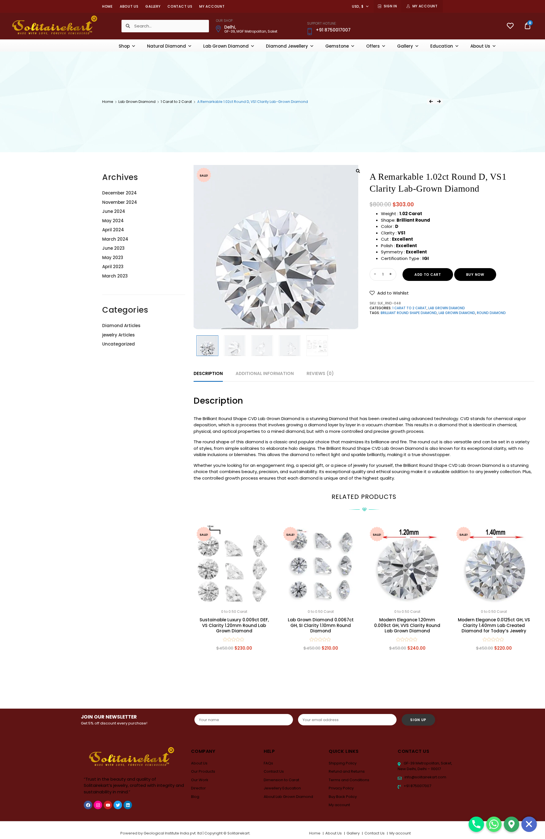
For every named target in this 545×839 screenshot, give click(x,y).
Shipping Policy (343, 763)
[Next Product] (439, 101)
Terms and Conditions (349, 780)
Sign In (390, 6)
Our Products (203, 771)
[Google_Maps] (511, 824)
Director (198, 788)
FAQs (268, 763)
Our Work (199, 780)
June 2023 (113, 248)
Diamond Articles (121, 326)
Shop (124, 46)
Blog (195, 796)
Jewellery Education (282, 788)
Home (107, 6)
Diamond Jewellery (287, 46)
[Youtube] (108, 805)
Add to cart (427, 274)
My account (212, 6)
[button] (389, 293)
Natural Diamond (166, 46)
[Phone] (476, 824)
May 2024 (113, 221)
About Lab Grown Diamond (288, 796)
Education (441, 46)
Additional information (265, 373)
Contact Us (179, 6)
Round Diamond (491, 313)
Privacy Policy (341, 788)
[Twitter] (118, 805)
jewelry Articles (118, 335)
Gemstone (337, 46)
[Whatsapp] (494, 824)
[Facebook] (88, 805)
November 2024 (119, 202)
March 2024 (115, 239)
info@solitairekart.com (425, 777)
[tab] (208, 373)
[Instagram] (98, 805)
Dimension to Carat (281, 780)
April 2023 (112, 267)
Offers (373, 46)
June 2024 (113, 211)
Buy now (475, 274)
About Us (129, 6)
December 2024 (119, 193)
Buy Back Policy (343, 796)
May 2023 (112, 257)
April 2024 (113, 230)
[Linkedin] (127, 805)
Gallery (152, 6)
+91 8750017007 (417, 786)
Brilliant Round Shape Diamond (409, 313)
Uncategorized (118, 344)
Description (208, 373)
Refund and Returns (347, 771)
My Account (425, 6)
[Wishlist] (510, 26)
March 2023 (115, 276)
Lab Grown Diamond (226, 46)
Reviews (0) (320, 373)
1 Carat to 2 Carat (176, 101)
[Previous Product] (431, 101)
